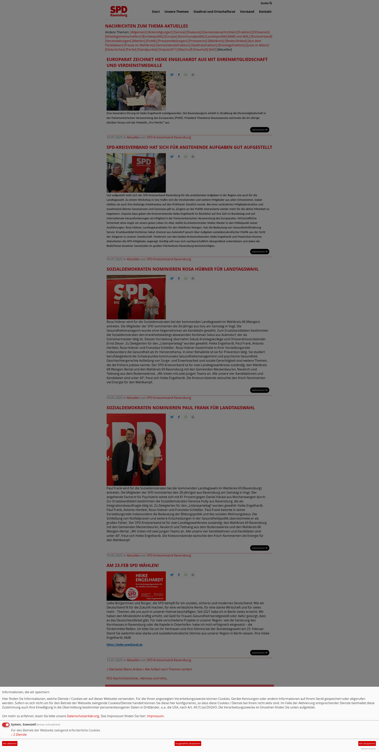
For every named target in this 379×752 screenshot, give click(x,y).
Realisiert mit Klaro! (368, 749)
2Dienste (19, 734)
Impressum (155, 716)
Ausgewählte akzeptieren (187, 743)
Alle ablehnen (10, 743)
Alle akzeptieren (367, 743)
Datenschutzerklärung (83, 716)
